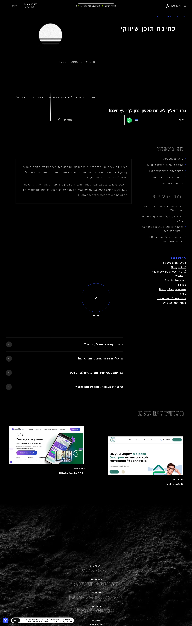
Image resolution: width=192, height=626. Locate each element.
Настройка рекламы (172, 289)
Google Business (175, 280)
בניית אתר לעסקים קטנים (171, 298)
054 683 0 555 (30, 4)
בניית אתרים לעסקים (174, 262)
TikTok (182, 285)
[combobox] (137, 120)
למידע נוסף (33, 622)
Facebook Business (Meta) (169, 271)
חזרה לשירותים (169, 16)
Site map (96, 620)
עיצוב (183, 293)
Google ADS (178, 267)
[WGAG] (5, 620)
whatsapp (96, 566)
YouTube (180, 276)
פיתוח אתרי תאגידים (174, 302)
